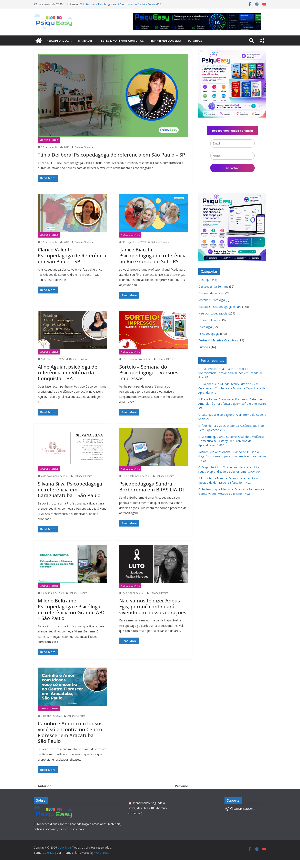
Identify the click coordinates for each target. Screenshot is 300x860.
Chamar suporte (242, 808)
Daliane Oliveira (83, 147)
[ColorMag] (38, 41)
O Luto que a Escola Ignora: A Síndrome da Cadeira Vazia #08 (120, 4)
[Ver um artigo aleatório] (261, 41)
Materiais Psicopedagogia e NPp (219, 307)
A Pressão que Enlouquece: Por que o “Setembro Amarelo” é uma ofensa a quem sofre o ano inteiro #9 (232, 403)
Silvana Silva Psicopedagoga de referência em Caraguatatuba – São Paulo (70, 489)
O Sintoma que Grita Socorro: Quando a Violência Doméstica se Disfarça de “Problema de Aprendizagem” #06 (231, 441)
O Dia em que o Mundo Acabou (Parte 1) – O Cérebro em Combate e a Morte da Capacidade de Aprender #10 (231, 388)
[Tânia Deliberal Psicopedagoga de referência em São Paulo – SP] (113, 95)
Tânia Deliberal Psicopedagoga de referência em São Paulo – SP (111, 154)
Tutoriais (195, 40)
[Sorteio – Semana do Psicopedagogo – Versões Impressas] (153, 330)
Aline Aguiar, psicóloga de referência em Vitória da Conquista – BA (67, 372)
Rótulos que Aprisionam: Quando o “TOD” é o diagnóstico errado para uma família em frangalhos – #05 (232, 456)
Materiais (85, 40)
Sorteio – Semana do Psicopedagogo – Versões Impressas (148, 372)
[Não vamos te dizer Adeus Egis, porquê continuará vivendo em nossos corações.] (153, 564)
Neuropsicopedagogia (213, 313)
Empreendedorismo (165, 40)
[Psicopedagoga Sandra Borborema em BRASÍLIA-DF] (153, 447)
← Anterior (42, 786)
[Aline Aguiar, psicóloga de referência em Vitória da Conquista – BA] (72, 330)
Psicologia (205, 327)
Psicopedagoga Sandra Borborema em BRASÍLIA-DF (152, 486)
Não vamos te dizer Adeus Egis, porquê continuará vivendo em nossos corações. (153, 606)
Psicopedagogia (59, 40)
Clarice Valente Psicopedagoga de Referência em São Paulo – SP (72, 255)
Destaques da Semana (213, 286)
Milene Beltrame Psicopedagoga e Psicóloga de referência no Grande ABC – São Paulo (72, 609)
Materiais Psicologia (211, 300)
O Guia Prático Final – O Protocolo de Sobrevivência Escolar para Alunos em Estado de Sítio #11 (230, 373)
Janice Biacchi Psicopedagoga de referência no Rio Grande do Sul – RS (153, 255)
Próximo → (183, 786)
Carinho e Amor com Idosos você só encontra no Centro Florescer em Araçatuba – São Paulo (70, 732)
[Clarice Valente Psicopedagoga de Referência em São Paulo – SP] (72, 213)
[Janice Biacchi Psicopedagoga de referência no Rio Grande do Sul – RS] (153, 213)
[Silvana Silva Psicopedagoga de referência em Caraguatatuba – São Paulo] (72, 447)
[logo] (54, 808)
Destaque (204, 280)
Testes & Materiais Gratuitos (121, 40)
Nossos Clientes (48, 140)
